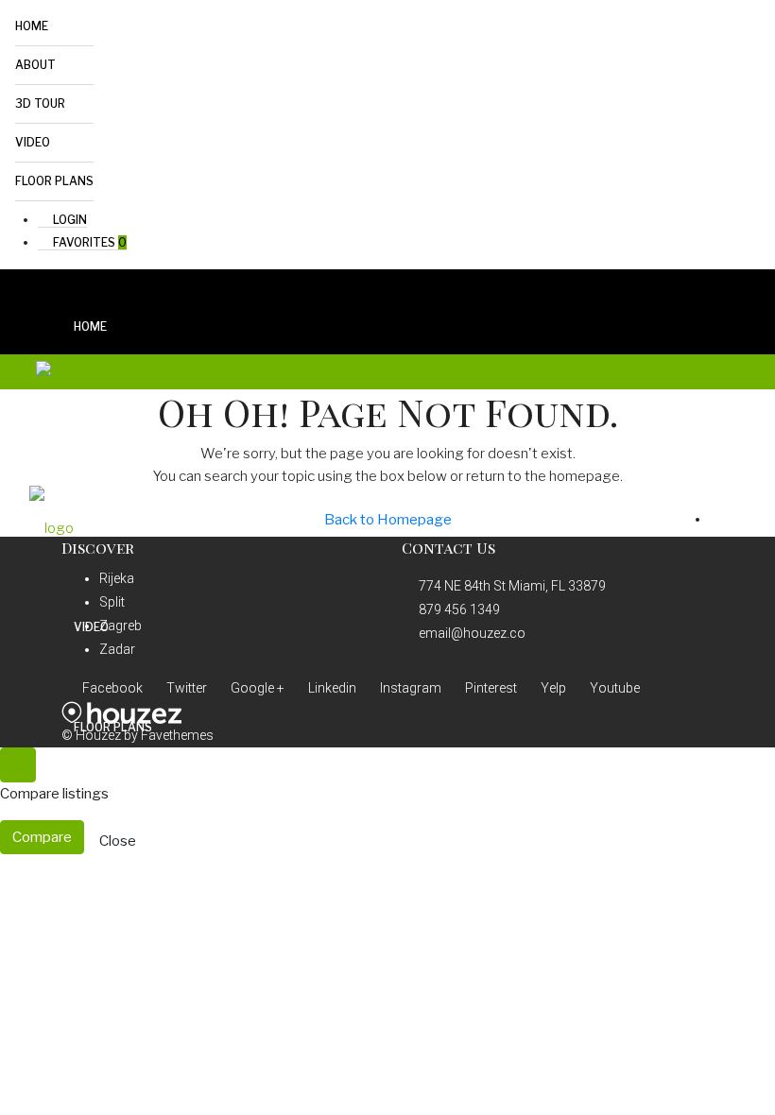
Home (31, 26)
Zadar (117, 649)
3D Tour (40, 103)
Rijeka (116, 578)
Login (68, 220)
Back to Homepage (388, 519)
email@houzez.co (472, 633)
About (35, 65)
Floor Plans (54, 181)
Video (32, 142)
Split (112, 601)
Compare (42, 837)
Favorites (88, 242)
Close (117, 840)
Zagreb (120, 625)
